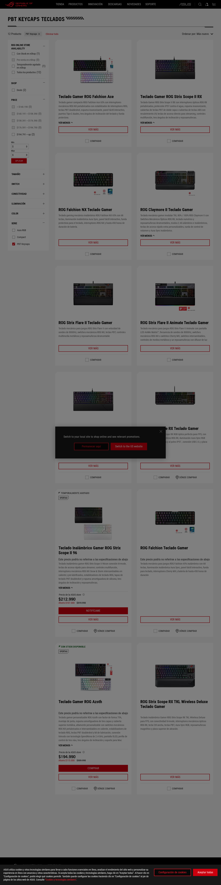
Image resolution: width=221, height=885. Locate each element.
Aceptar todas (205, 872)
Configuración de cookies (172, 872)
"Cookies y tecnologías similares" (60, 879)
